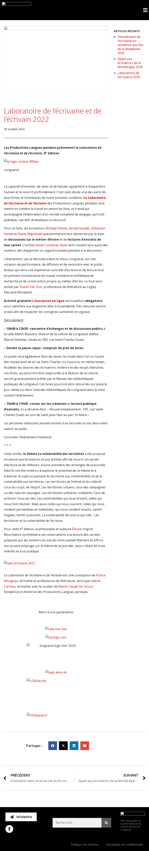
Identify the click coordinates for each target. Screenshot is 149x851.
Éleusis (77, 529)
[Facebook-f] (9, 829)
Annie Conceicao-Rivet (51, 245)
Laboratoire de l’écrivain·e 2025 (129, 75)
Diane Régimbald (30, 234)
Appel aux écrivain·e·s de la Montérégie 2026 (130, 63)
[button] (145, 10)
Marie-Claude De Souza (75, 586)
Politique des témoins (85, 844)
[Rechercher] (106, 823)
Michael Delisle (56, 228)
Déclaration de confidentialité (124, 844)
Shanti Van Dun (30, 287)
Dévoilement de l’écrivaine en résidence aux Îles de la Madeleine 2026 (130, 45)
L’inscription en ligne (48, 301)
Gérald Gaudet (79, 228)
